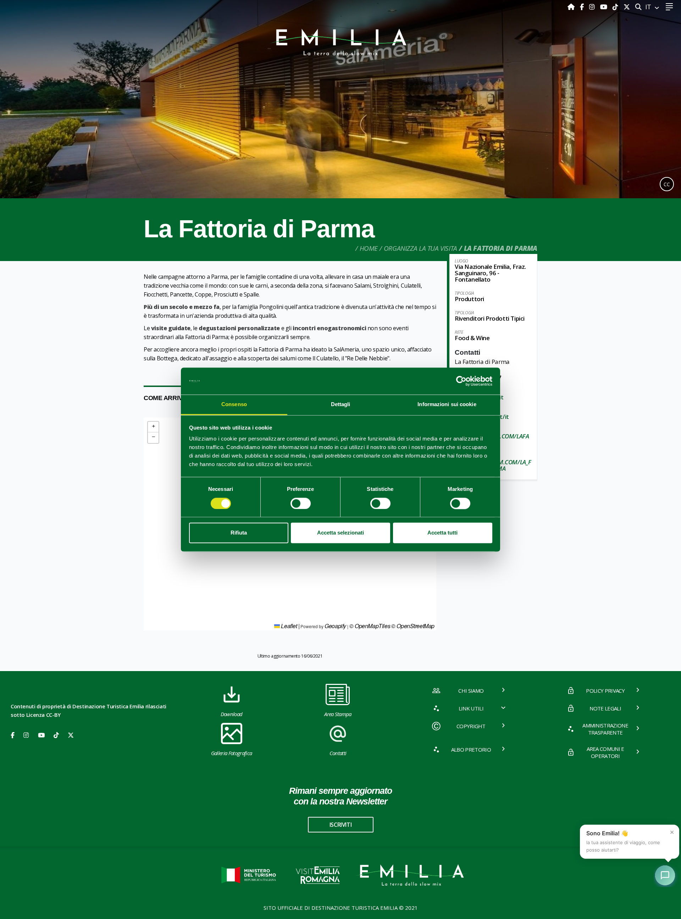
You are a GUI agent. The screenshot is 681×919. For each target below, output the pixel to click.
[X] (627, 6)
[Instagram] (593, 6)
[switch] (300, 503)
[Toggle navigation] (669, 7)
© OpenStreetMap (412, 626)
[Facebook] (583, 6)
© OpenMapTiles (369, 626)
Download (232, 714)
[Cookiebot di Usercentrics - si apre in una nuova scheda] (461, 381)
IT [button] (649, 6)
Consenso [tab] (234, 405)
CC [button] (667, 184)
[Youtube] (604, 6)
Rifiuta (239, 533)
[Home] (572, 6)
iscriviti (340, 825)
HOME (369, 248)
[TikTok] (616, 6)
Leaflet (288, 626)
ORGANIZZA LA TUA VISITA (420, 248)
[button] (153, 427)
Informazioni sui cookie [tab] (446, 405)
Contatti (338, 753)
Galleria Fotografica (231, 753)
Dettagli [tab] (340, 405)
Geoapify (335, 626)
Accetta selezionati (340, 533)
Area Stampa (337, 714)
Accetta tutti (442, 533)
